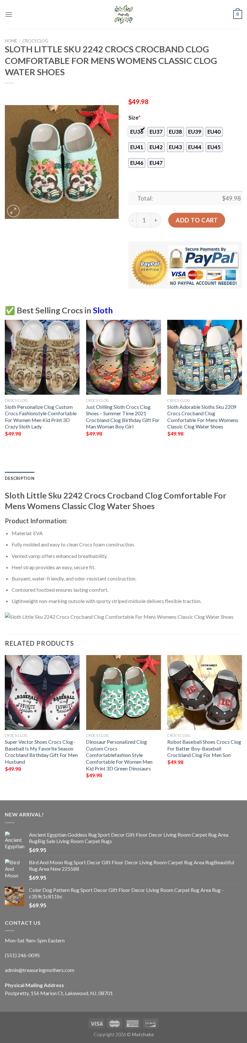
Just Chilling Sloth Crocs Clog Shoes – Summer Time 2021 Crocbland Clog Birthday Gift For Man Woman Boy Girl (123, 417)
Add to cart (197, 220)
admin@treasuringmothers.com (39, 970)
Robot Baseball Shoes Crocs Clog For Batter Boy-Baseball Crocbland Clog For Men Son (204, 748)
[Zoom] (13, 211)
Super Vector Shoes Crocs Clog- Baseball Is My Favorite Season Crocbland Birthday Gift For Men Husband (41, 752)
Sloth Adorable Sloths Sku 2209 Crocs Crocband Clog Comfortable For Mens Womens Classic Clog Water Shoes (202, 417)
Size (134, 117)
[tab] (19, 478)
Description (19, 478)
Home (11, 40)
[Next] (242, 387)
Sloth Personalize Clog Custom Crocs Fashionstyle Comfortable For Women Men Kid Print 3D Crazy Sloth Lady (41, 417)
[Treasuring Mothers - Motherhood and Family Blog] (123, 14)
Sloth (103, 310)
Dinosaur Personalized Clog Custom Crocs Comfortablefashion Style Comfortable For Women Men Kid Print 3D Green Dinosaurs (119, 755)
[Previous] (5, 387)
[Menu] (9, 14)
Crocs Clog (35, 40)
